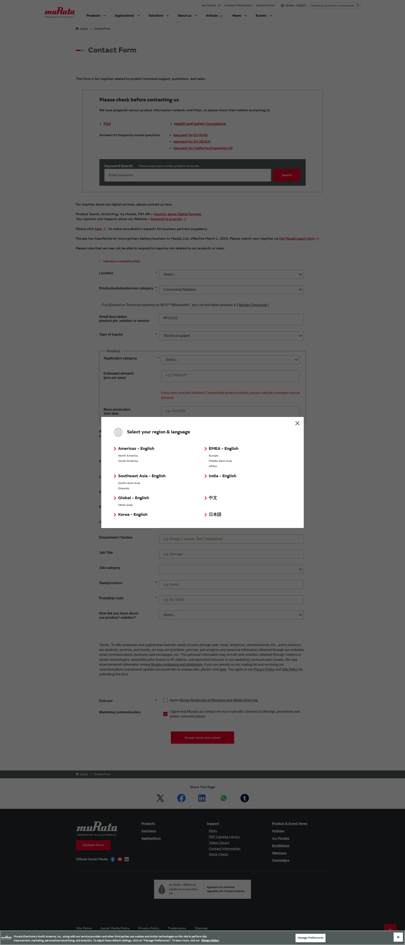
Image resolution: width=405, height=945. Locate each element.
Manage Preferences (310, 938)
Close (297, 423)
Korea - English (132, 514)
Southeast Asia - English (142, 476)
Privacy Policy (210, 940)
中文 (213, 497)
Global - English (133, 497)
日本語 (215, 514)
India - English (222, 476)
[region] (202, 937)
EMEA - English (223, 448)
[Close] (398, 937)
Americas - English (136, 448)
